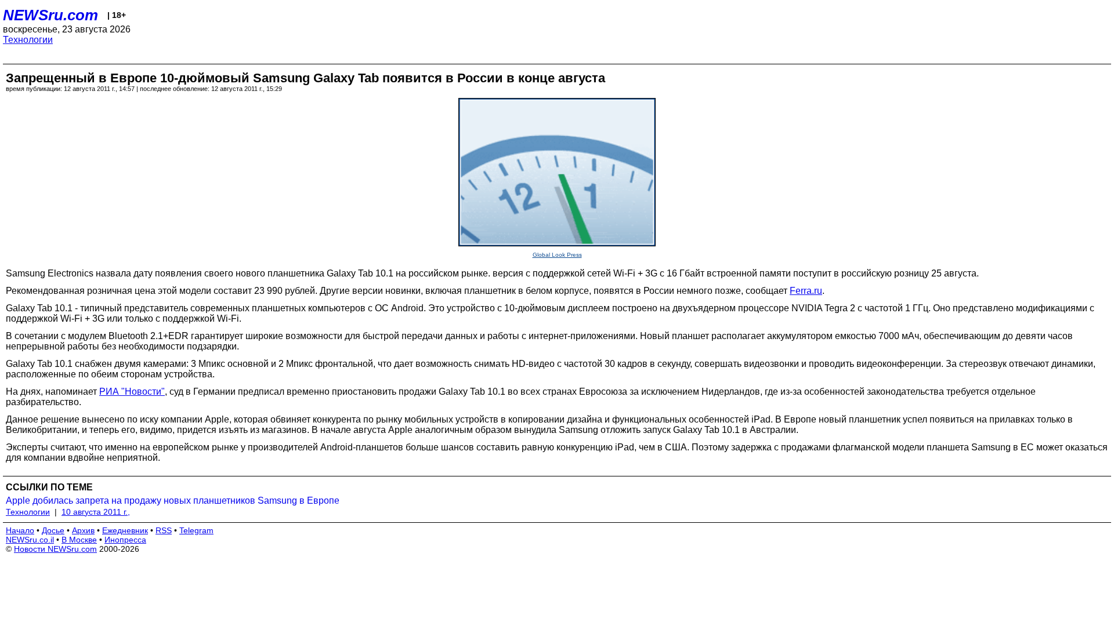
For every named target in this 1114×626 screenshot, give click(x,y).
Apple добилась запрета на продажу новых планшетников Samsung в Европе (172, 500)
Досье (53, 530)
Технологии (28, 40)
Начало (20, 530)
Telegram (196, 530)
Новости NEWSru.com (55, 549)
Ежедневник (125, 530)
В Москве (79, 539)
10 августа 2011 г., (96, 511)
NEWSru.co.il (30, 539)
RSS (163, 530)
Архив (83, 530)
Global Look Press (557, 255)
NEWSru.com (50, 15)
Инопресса (125, 539)
